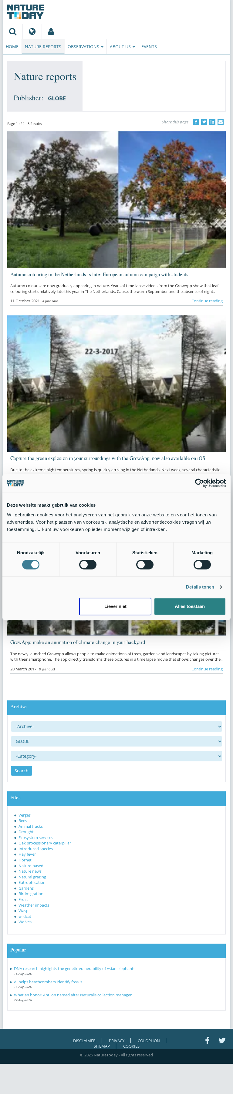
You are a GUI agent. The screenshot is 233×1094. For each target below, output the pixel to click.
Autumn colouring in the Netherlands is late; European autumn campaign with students (99, 274)
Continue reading (207, 301)
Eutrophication (32, 882)
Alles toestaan (190, 606)
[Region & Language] (32, 31)
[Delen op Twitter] (204, 122)
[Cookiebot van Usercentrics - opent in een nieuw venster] (199, 483)
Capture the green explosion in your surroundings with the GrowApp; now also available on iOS (107, 458)
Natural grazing (32, 877)
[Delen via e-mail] (221, 122)
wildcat (25, 916)
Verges (25, 815)
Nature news (30, 871)
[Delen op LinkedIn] (212, 122)
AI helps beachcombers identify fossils (48, 982)
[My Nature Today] (51, 31)
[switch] (87, 564)
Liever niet (115, 606)
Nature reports (43, 46)
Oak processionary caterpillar (45, 843)
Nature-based (31, 865)
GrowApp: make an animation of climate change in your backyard (77, 642)
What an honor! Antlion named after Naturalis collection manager (73, 995)
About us (121, 46)
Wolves (25, 922)
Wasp (24, 910)
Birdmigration (31, 893)
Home (12, 46)
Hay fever (27, 854)
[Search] (12, 31)
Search (22, 771)
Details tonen (200, 586)
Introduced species (36, 848)
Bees (23, 820)
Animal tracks (31, 826)
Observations (84, 46)
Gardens (26, 888)
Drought (26, 831)
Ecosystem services (36, 837)
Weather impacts (34, 905)
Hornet (25, 860)
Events (149, 46)
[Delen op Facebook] (196, 122)
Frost (23, 899)
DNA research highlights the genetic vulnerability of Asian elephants (74, 968)
